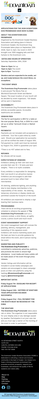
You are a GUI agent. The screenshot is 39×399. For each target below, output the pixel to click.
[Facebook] (3, 387)
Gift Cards (6, 381)
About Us (5, 375)
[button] (19, 10)
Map (3, 377)
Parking (5, 379)
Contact (5, 383)
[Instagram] (8, 387)
